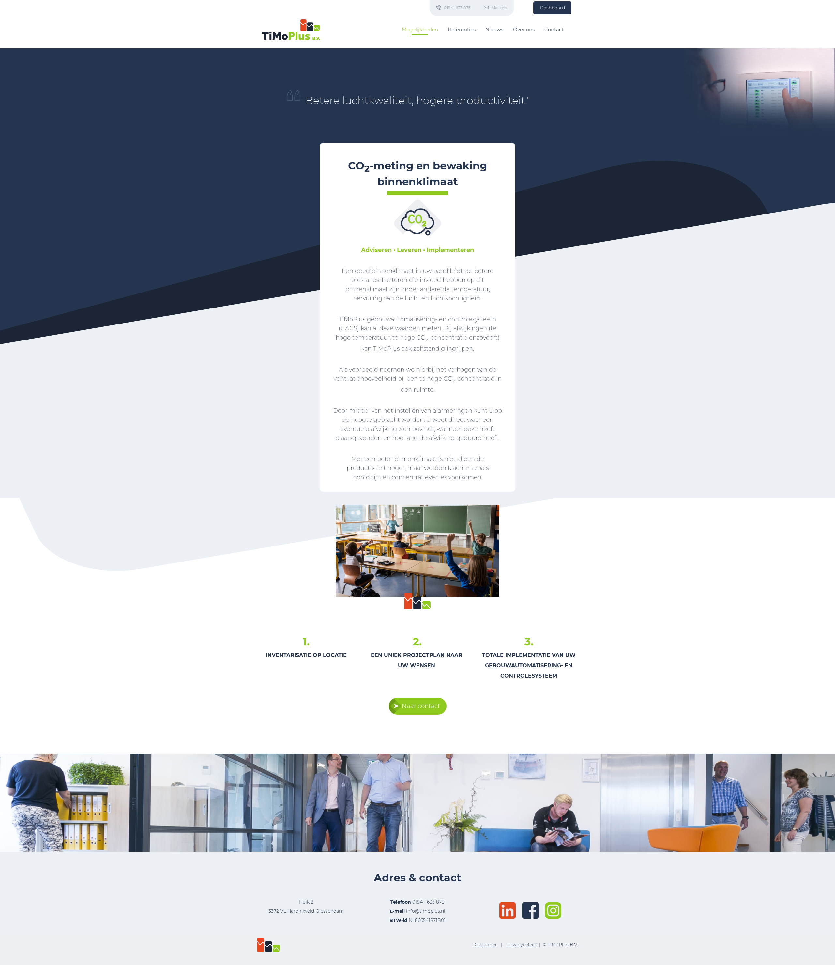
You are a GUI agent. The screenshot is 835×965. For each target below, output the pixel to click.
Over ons (524, 29)
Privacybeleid (521, 945)
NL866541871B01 (417, 920)
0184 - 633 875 (428, 902)
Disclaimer (484, 945)
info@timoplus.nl (425, 911)
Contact (554, 29)
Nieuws (494, 29)
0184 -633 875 (457, 7)
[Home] (291, 29)
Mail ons (499, 7)
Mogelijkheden (420, 29)
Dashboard (552, 8)
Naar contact (421, 706)
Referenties (462, 29)
